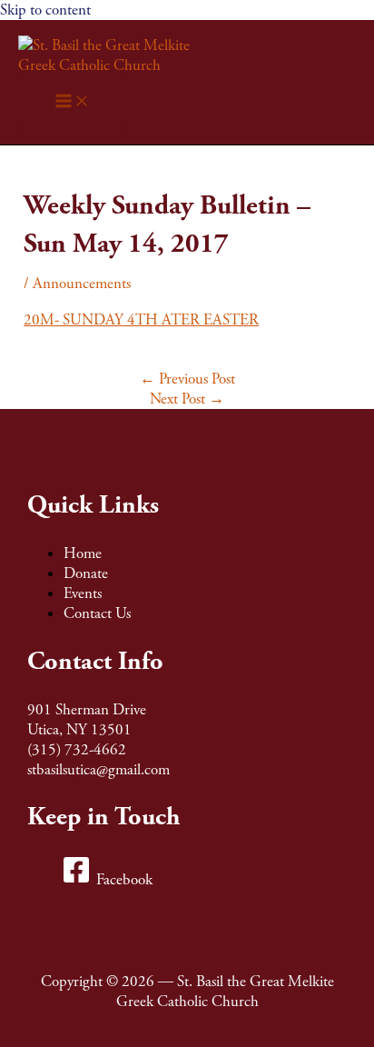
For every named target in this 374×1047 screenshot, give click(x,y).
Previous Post (187, 379)
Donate (86, 573)
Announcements (82, 284)
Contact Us (97, 613)
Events (83, 593)
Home (83, 553)
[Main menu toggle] (72, 102)
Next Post (187, 399)
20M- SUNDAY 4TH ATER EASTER (141, 320)
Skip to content (45, 10)
